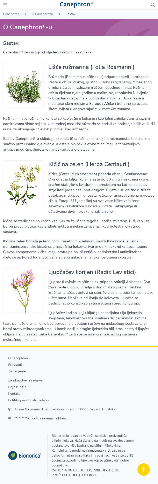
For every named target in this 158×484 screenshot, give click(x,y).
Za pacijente (17, 371)
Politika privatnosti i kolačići (28, 400)
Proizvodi (15, 364)
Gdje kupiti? (17, 387)
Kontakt (14, 393)
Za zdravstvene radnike (25, 380)
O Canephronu (19, 358)
